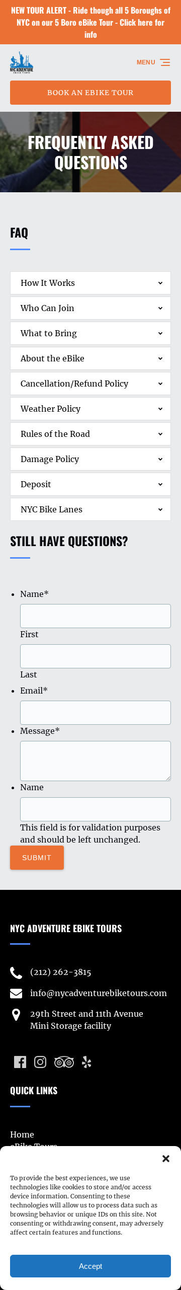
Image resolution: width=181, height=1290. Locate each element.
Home (22, 1134)
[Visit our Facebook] (20, 1062)
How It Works (48, 283)
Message (40, 731)
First (29, 634)
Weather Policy (50, 409)
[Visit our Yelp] (86, 1062)
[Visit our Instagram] (40, 1062)
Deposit (36, 484)
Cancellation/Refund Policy (74, 383)
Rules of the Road (55, 434)
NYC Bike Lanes (51, 509)
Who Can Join (47, 308)
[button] (166, 1159)
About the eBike (52, 358)
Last (28, 674)
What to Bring (49, 333)
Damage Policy (50, 459)
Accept (90, 1266)
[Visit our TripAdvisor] (64, 1062)
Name (34, 594)
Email (34, 691)
